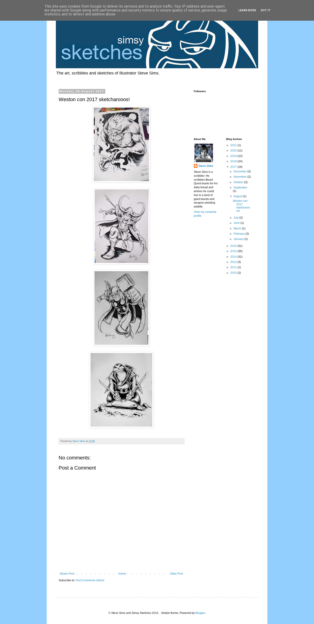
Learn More (247, 10)
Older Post (176, 573)
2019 (233, 156)
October (239, 182)
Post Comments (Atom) (90, 580)
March (238, 228)
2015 (233, 251)
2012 (233, 262)
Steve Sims (205, 166)
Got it (266, 10)
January (239, 239)
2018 (233, 161)
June (237, 223)
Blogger (200, 613)
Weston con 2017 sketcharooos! (241, 205)
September (240, 187)
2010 (233, 272)
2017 (233, 166)
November (240, 176)
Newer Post (67, 573)
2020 (233, 150)
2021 (233, 145)
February (239, 233)
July (236, 217)
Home (122, 573)
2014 (233, 256)
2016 (233, 246)
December (240, 171)
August (238, 196)
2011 (233, 267)
